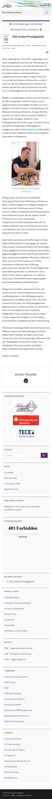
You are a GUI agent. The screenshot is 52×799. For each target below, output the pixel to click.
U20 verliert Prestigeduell (21, 581)
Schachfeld (9, 619)
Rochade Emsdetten (12, 12)
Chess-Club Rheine (12, 738)
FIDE (6, 688)
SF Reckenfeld (10, 766)
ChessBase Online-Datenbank (17, 603)
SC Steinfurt (9, 755)
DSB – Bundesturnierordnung (17, 654)
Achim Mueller (11, 45)
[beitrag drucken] (47, 52)
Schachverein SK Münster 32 (17, 761)
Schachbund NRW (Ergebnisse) (18, 710)
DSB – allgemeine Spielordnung (18, 648)
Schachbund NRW (12, 704)
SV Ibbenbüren (11, 777)
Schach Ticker (10, 614)
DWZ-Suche (9, 682)
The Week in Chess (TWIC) (16, 631)
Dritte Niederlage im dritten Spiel (27, 24)
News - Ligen (11, 48)
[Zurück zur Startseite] (26, 4)
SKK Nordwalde (11, 772)
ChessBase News (11, 597)
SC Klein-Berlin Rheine (14, 750)
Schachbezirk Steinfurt (14, 699)
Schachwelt (9, 625)
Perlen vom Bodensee (14, 608)
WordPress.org (11, 489)
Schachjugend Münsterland (16, 715)
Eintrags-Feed (10, 478)
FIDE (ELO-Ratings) (12, 693)
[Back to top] (45, 792)
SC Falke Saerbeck (12, 744)
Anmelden (9, 472)
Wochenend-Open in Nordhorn (25, 29)
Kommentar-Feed (12, 483)
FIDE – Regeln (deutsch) (15, 659)
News (23, 45)
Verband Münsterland (14, 721)
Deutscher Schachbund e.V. (16, 677)
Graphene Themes (24, 795)
